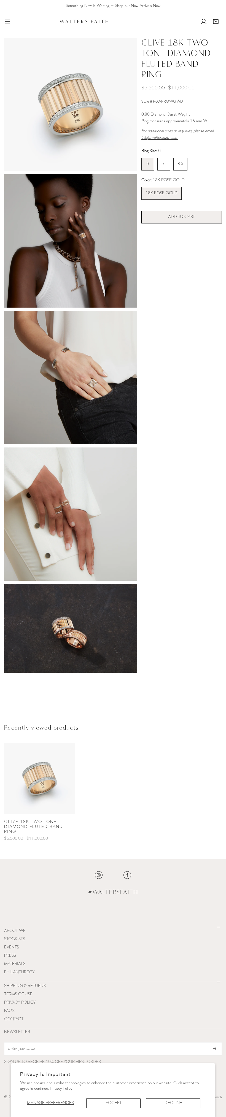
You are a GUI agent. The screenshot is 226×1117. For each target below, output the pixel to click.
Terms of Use (18, 994)
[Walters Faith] (84, 21)
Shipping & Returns (25, 986)
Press (10, 956)
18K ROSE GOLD (161, 193)
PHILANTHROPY (19, 972)
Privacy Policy (61, 1089)
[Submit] (214, 1048)
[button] (216, 21)
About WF (14, 931)
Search (216, 1097)
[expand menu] (7, 21)
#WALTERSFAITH (113, 892)
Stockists (14, 939)
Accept (114, 1103)
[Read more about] (98, 875)
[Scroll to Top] (216, 1087)
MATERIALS (14, 964)
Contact (13, 1019)
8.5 (180, 164)
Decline (173, 1103)
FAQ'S (9, 1011)
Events (11, 947)
